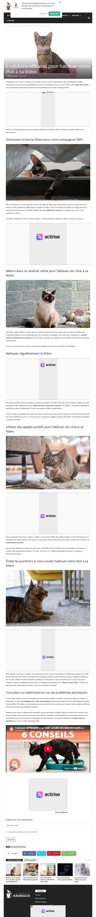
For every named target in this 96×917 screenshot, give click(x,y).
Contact (38, 895)
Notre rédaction (40, 898)
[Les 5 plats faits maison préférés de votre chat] (47, 869)
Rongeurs (75, 15)
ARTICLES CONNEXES (14, 860)
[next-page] (89, 860)
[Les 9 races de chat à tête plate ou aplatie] (30, 869)
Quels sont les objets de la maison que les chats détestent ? (13, 880)
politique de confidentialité (27, 832)
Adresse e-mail (13, 825)
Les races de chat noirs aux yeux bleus (64, 879)
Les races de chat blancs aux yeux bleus (81, 880)
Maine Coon (46, 551)
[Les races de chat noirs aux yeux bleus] (65, 869)
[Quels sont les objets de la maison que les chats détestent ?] (13, 869)
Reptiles (65, 15)
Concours (10, 20)
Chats (13, 26)
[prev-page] (86, 860)
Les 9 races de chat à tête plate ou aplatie (30, 879)
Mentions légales (41, 902)
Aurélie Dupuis (12, 76)
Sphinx (25, 417)
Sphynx (22, 847)
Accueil (9, 15)
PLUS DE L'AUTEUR (30, 860)
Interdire (43, 13)
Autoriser (54, 13)
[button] (88, 18)
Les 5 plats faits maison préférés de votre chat (47, 880)
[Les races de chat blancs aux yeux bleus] (82, 869)
